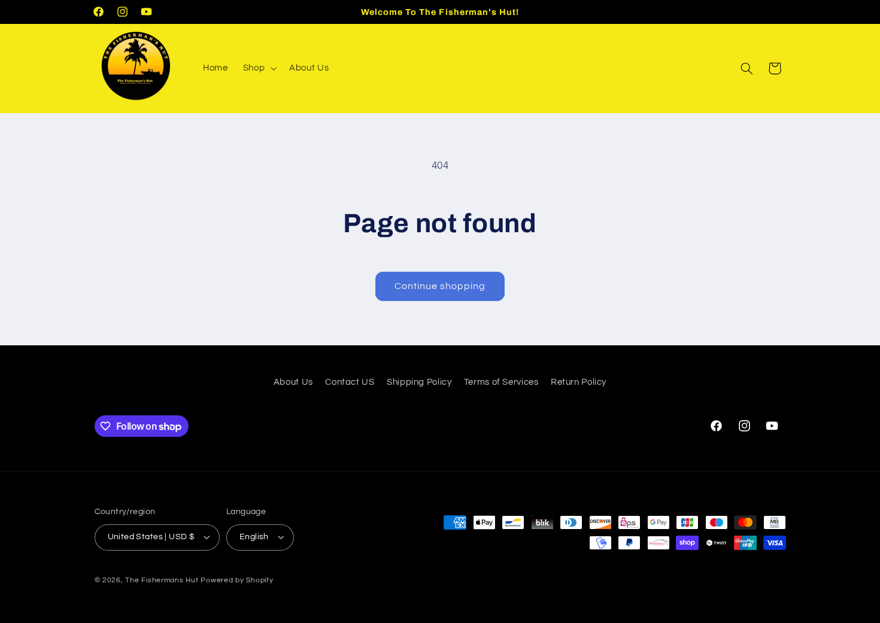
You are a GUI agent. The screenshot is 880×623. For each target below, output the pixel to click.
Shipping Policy (419, 382)
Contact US (349, 382)
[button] (258, 68)
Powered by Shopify (237, 580)
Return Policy (578, 382)
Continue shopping (440, 286)
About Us (293, 382)
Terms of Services (501, 382)
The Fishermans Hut (161, 580)
